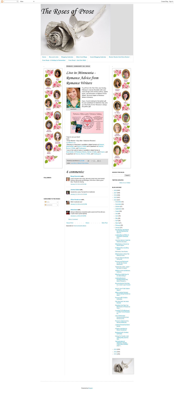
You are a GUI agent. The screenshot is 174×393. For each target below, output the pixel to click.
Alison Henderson (76, 199)
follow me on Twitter (125, 183)
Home (44, 57)
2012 (115, 351)
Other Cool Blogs (81, 57)
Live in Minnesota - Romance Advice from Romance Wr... (122, 317)
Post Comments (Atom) (80, 226)
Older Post (104, 223)
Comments (49, 205)
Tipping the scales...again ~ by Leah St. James (122, 267)
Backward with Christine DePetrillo (121, 333)
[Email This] (92, 161)
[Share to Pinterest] (100, 161)
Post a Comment (73, 219)
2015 (115, 197)
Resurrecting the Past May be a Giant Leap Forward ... (122, 285)
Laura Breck (74, 163)
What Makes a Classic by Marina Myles (122, 244)
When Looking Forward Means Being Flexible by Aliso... (122, 294)
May (116, 218)
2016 (115, 195)
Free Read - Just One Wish (77, 60)
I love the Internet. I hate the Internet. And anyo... (122, 240)
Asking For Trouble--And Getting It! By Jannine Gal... (122, 337)
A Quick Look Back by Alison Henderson (121, 329)
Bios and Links (53, 57)
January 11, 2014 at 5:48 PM (78, 216)
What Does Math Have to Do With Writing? (122, 275)
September (118, 209)
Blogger (90, 388)
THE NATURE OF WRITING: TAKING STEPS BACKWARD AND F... (121, 343)
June (116, 216)
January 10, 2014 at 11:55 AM (79, 194)
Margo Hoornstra (75, 176)
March (117, 223)
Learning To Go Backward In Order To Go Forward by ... (122, 312)
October (117, 206)
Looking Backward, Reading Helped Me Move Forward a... (121, 279)
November (118, 204)
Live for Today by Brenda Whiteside (122, 258)
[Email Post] (88, 160)
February (118, 225)
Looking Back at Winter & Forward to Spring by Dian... (122, 236)
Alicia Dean (74, 209)
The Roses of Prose (67, 11)
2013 (115, 349)
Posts (47, 202)
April (116, 220)
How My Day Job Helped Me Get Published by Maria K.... (122, 231)
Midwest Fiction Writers (83, 163)
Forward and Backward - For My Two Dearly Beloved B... (122, 263)
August (117, 211)
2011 (115, 354)
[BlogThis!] (94, 161)
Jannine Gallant (75, 189)
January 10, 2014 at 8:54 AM (78, 184)
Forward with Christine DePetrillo (121, 298)
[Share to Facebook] (98, 161)
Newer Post (70, 223)
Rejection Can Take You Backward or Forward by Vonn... (122, 307)
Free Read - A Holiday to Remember (53, 60)
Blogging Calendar (67, 57)
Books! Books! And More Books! (119, 57)
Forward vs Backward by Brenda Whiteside (122, 321)
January (117, 227)
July (116, 213)
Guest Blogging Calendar (98, 57)
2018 (115, 190)
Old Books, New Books (121, 251)
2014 (115, 200)
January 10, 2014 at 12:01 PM (79, 204)
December (118, 202)
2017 (115, 192)
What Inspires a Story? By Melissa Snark (122, 254)
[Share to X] (96, 161)
